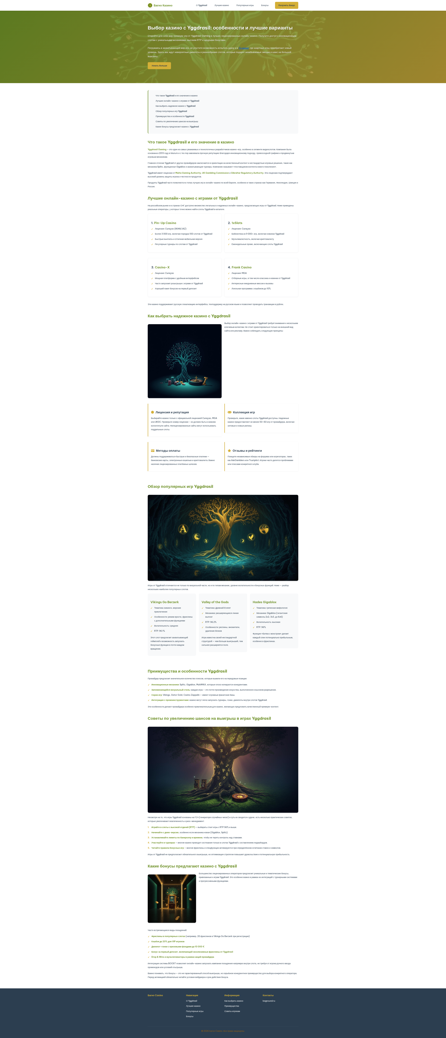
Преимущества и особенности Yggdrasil (175, 116)
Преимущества (231, 1006)
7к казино (244, 47)
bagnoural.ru (269, 1001)
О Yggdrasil (201, 5)
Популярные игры (245, 5)
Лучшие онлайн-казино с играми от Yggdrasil (177, 100)
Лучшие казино (222, 5)
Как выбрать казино (233, 1001)
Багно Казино (163, 5)
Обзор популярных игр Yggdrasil (171, 111)
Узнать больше (159, 65)
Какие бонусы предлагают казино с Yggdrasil (177, 126)
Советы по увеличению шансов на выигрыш (177, 121)
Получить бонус (286, 5)
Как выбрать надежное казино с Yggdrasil (175, 106)
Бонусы (265, 5)
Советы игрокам (232, 1011)
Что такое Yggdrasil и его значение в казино (177, 95)
